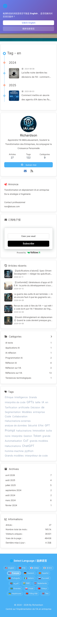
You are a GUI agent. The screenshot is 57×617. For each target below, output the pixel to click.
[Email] (25, 171)
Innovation (39, 430)
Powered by (21, 252)
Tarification (11, 407)
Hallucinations (13, 446)
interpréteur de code (36, 455)
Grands (33, 397)
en (46, 402)
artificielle (23, 407)
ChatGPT (28, 446)
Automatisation (13, 440)
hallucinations (23, 430)
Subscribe (28, 243)
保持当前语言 (28, 28)
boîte (49, 430)
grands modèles (39, 440)
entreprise (39, 412)
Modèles (27, 412)
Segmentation (13, 412)
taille (37, 402)
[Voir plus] (51, 336)
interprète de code (15, 402)
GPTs (30, 402)
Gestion (28, 435)
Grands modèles (14, 455)
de (42, 407)
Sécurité (32, 425)
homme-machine (14, 451)
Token (37, 436)
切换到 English (28, 22)
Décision (35, 407)
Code (8, 416)
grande (46, 435)
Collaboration (19, 416)
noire (7, 435)
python (29, 450)
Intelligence (21, 397)
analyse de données (16, 425)
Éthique (9, 397)
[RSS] (32, 171)
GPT (47, 425)
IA (43, 402)
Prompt (10, 430)
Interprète (17, 435)
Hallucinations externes (18, 420)
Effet (41, 425)
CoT (25, 440)
